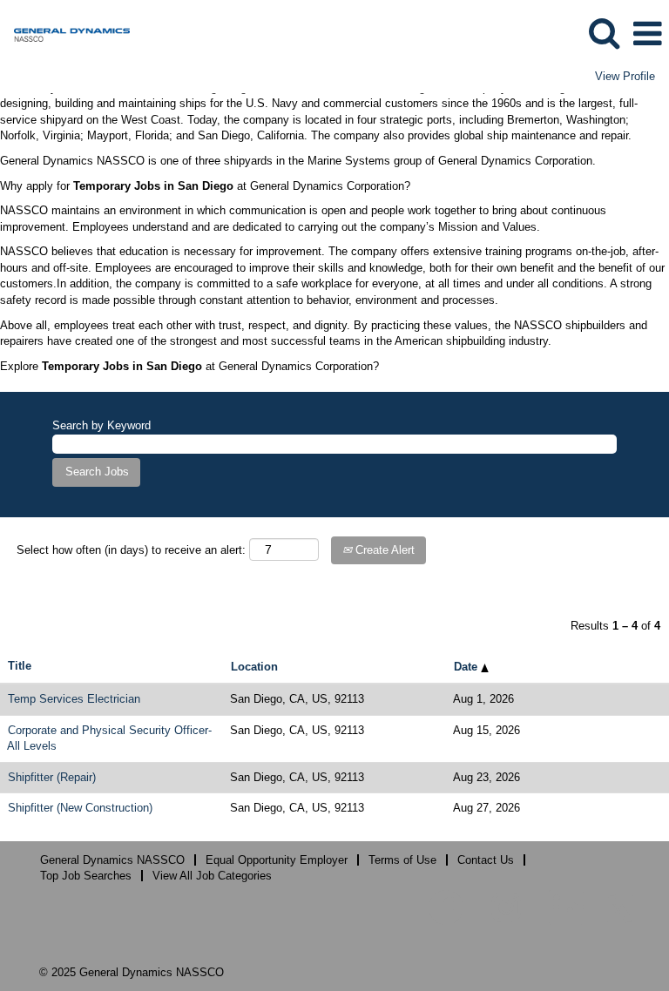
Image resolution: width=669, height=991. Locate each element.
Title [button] (19, 665)
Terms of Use (402, 859)
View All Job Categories (212, 875)
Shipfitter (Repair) (52, 777)
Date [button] (467, 666)
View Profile (625, 76)
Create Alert (383, 549)
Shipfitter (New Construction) (80, 807)
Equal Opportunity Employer (277, 859)
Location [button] (254, 666)
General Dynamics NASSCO (112, 859)
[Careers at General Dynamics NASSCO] (65, 32)
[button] (647, 33)
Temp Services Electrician (74, 698)
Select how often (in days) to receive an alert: (131, 549)
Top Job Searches (86, 875)
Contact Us (485, 859)
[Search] (603, 33)
